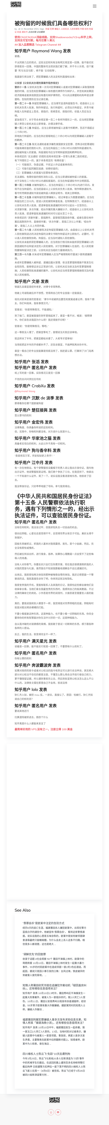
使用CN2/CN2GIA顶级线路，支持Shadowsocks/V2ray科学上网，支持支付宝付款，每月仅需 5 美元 (54, 38)
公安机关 (65, 29)
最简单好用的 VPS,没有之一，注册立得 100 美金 (44, 729)
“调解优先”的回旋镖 (34, 954)
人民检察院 (74, 29)
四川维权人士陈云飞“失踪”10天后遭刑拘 (46, 1054)
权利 (87, 29)
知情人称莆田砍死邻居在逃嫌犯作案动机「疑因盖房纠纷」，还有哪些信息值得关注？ (54, 987)
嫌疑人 (57, 29)
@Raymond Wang (25, 391)
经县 (19, 32)
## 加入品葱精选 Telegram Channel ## (38, 44)
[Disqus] (54, 788)
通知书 (25, 32)
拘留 (47, 29)
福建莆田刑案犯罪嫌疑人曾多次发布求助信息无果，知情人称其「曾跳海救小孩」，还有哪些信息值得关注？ (54, 1021)
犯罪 (52, 29)
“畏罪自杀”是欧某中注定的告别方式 (43, 923)
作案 (82, 29)
